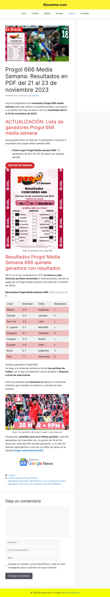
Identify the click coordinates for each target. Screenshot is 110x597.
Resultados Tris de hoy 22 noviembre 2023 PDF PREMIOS (34, 484)
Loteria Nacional (15, 478)
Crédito (35, 13)
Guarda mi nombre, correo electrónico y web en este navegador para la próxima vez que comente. (36, 566)
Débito (47, 13)
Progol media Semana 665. (29, 450)
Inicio (23, 13)
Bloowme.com (55, 5)
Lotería (71, 13)
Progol (27, 478)
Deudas (59, 13)
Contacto (84, 13)
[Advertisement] (93, 66)
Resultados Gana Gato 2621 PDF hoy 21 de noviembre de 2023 (37, 481)
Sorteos (34, 478)
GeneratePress (72, 592)
